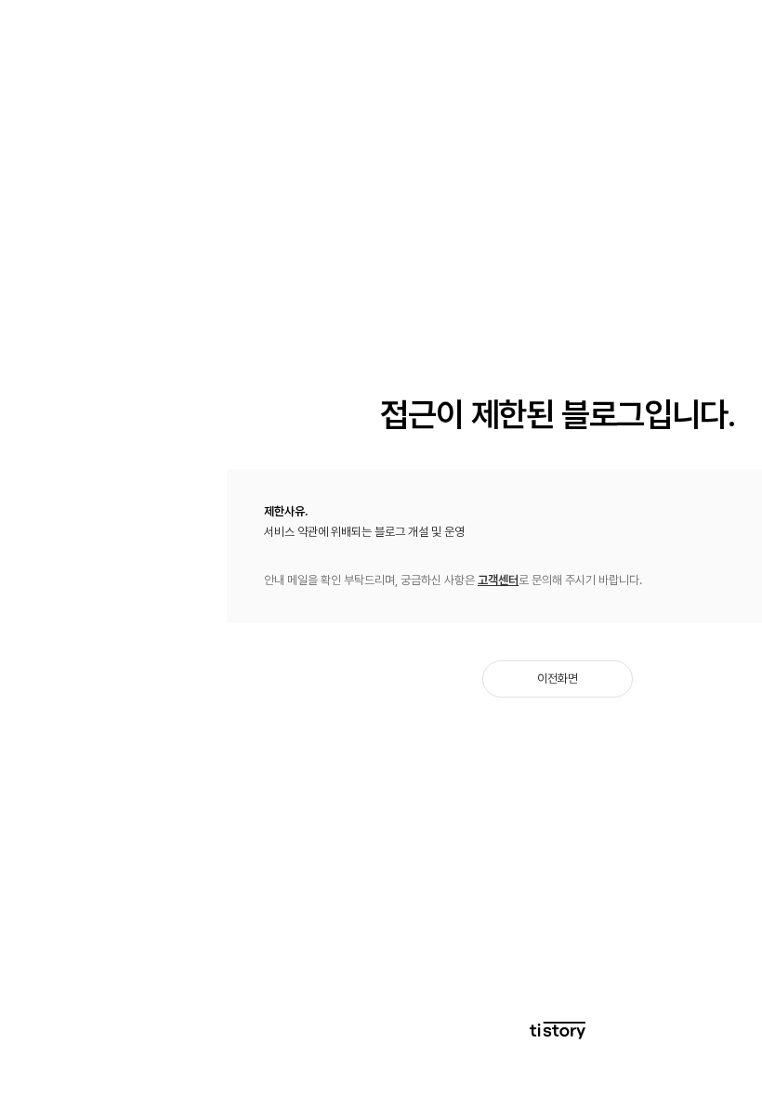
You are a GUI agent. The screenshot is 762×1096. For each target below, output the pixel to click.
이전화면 (557, 678)
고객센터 (498, 580)
